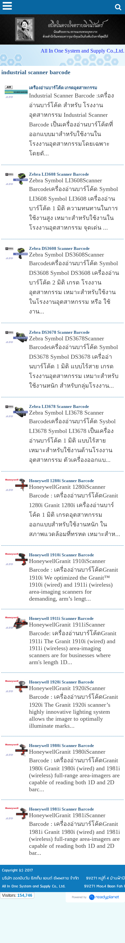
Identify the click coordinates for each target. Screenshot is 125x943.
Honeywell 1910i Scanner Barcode (61, 554)
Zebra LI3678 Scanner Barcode (59, 406)
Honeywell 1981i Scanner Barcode (61, 809)
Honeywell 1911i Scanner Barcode (61, 618)
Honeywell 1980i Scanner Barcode (61, 745)
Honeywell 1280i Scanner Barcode (61, 480)
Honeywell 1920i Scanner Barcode (61, 681)
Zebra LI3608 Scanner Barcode (59, 174)
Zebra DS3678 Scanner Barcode (59, 332)
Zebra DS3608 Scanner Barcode (59, 248)
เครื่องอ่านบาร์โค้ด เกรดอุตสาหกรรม (63, 87)
